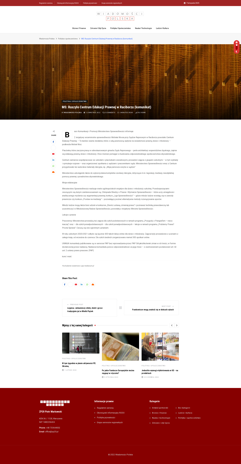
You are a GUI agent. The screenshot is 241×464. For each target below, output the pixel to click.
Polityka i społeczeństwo (120, 28)
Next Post (166, 306)
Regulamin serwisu (46, 3)
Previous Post (76, 304)
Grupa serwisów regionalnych (112, 3)
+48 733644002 (53, 428)
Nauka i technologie (143, 28)
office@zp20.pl (51, 431)
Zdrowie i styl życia (98, 28)
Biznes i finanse (79, 28)
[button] (172, 325)
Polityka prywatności (90, 3)
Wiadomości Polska (73, 112)
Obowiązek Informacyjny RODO (68, 3)
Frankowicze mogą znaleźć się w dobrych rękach (153, 309)
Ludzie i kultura (162, 28)
